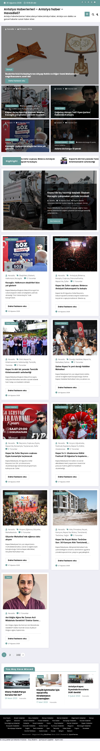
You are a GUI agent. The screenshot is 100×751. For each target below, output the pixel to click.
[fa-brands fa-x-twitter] (85, 2)
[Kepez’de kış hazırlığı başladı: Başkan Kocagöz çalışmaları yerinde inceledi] (25, 102)
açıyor (72, 443)
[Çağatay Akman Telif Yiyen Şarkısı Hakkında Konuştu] (75, 102)
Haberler (26, 725)
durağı (72, 359)
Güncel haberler (61, 142)
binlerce (81, 275)
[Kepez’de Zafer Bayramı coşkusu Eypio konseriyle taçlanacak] (25, 421)
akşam (22, 529)
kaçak (84, 529)
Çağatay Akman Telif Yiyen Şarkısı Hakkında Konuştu (72, 113)
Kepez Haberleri (12, 106)
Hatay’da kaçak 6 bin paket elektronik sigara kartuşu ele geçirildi (69, 696)
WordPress (47, 737)
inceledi (14, 109)
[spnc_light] (97, 14)
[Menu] (87, 14)
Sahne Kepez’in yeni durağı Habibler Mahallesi (72, 368)
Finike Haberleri (43, 723)
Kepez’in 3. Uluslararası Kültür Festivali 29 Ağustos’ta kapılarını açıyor (71, 455)
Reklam (69, 733)
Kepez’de (20, 109)
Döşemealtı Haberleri (78, 720)
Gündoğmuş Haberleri (12, 725)
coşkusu (66, 278)
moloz (74, 532)
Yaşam (8, 577)
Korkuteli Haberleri (29, 728)
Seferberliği (23, 362)
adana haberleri (60, 145)
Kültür (81, 446)
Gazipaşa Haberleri (69, 723)
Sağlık (27, 730)
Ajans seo (59, 742)
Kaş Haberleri (58, 725)
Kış (25, 109)
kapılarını (67, 446)
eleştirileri (25, 140)
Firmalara (77, 529)
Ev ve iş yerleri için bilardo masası (13, 742)
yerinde (35, 109)
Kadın (49, 725)
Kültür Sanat (43, 728)
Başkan (24, 106)
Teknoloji (56, 730)
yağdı (66, 535)
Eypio (37, 443)
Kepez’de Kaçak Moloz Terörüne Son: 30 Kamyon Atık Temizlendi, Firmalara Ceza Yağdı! (71, 541)
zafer (66, 281)
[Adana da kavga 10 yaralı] (75, 135)
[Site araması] (93, 14)
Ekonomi (17, 723)
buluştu (58, 278)
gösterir (32, 140)
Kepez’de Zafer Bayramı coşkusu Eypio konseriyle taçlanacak (21, 454)
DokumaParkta (76, 278)
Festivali (58, 446)
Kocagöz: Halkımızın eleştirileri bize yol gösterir (25, 147)
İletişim (61, 733)
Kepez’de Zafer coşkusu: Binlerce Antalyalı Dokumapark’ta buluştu (71, 287)
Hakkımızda (43, 733)
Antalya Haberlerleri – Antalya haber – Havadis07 (33, 11)
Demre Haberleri (62, 720)
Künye (53, 733)
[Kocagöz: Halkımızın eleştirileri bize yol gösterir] (25, 135)
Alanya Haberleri (47, 720)
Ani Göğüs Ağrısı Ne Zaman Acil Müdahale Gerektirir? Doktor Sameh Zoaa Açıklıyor (22, 619)
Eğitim (8, 723)
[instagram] (91, 2)
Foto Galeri (56, 723)
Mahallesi (59, 362)
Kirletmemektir (11, 362)
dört (21, 359)
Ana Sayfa (6, 720)
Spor (48, 730)
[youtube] (94, 2)
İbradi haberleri (38, 725)
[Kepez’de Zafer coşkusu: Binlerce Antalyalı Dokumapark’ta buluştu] (75, 254)
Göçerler (36, 529)
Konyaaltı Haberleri (12, 728)
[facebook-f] (82, 2)
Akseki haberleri (19, 720)
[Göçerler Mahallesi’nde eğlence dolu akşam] (25, 508)
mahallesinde (11, 532)
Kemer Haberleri (72, 725)
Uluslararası (60, 449)
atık (71, 529)
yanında (8, 365)
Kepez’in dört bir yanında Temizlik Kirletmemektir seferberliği (59, 160)
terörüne (59, 535)
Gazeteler (86, 730)
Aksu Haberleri (33, 720)
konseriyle (18, 446)
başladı (30, 106)
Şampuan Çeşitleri (46, 742)
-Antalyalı (73, 275)
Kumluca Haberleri (57, 728)
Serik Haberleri (38, 730)
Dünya (78, 72)
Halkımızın (39, 140)
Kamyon (58, 532)
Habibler (79, 359)
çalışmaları (37, 106)
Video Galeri (60, 108)
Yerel (71, 142)
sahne (66, 362)
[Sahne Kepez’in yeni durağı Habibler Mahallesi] (75, 337)
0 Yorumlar (31, 278)
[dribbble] (88, 2)
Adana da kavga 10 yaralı (87, 142)
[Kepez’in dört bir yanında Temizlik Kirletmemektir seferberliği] (25, 337)
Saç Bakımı (32, 742)
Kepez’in (27, 359)
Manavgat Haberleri (84, 728)
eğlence (29, 529)
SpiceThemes (73, 737)
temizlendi (82, 532)
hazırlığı (8, 109)
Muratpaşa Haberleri (15, 730)
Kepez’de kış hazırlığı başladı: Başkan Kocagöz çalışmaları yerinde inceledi (24, 113)
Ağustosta (79, 443)
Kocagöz (30, 109)
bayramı (22, 443)
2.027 (17, 654)
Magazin (71, 728)
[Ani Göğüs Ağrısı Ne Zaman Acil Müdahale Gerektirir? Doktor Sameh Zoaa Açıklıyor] (25, 591)
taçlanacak (28, 446)
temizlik (32, 362)
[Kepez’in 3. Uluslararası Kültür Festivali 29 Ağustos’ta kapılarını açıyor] (75, 421)
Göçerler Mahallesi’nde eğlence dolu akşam (22, 538)
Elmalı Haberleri (29, 723)
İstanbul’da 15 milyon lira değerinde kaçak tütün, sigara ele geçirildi (38, 695)
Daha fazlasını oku (85, 81)
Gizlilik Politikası (30, 733)
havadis (10, 89)
